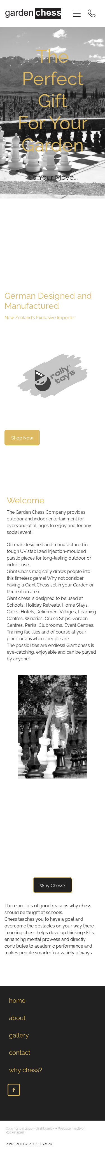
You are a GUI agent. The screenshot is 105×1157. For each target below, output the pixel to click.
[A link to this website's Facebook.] (14, 1090)
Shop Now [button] (22, 437)
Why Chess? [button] (53, 885)
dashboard (44, 1128)
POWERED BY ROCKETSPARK (29, 1143)
